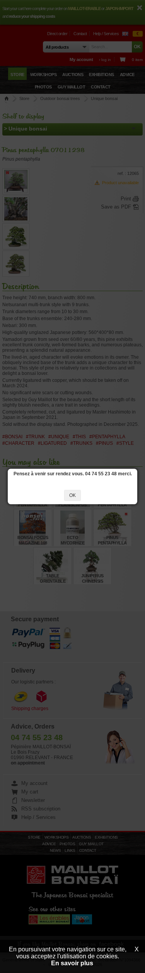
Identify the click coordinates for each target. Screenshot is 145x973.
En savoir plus (72, 963)
